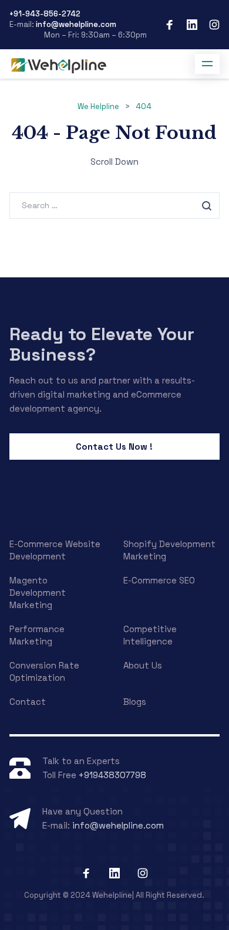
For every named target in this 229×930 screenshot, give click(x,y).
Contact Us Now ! (114, 446)
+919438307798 (112, 774)
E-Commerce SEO (159, 580)
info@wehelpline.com (75, 24)
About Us (142, 665)
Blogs (134, 701)
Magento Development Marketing (37, 592)
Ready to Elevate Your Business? (101, 344)
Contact (27, 701)
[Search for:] (114, 205)
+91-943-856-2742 (44, 14)
